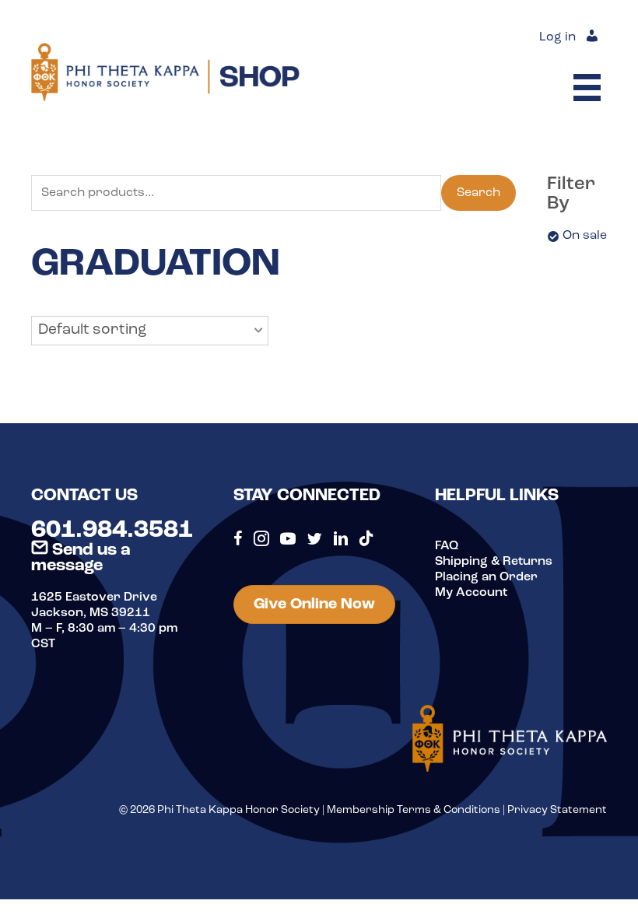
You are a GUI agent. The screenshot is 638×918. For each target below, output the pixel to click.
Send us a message (80, 558)
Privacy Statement (557, 810)
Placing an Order (486, 577)
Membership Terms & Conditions (413, 810)
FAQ (446, 546)
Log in (557, 37)
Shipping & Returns (493, 561)
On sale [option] (585, 235)
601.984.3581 (112, 530)
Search (478, 193)
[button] (149, 330)
